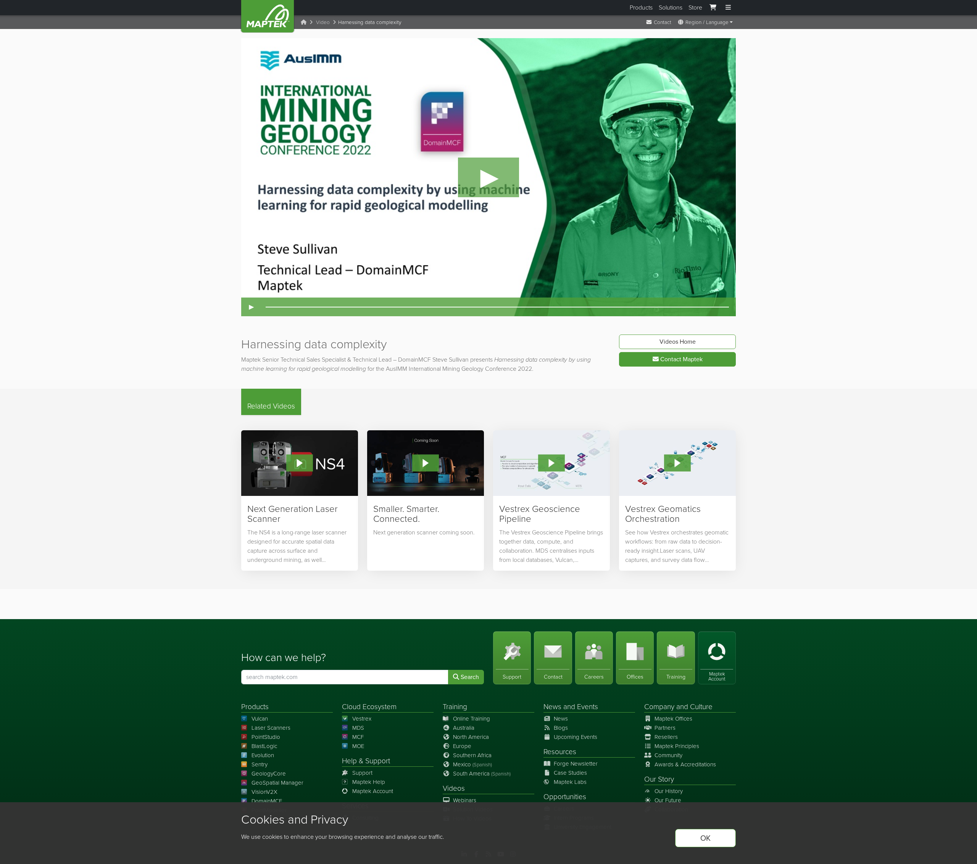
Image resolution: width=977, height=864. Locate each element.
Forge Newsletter (576, 763)
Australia (463, 728)
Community (668, 755)
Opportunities (564, 796)
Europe (462, 746)
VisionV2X (264, 792)
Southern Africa (472, 755)
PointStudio (266, 737)
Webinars (464, 800)
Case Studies (570, 773)
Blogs (561, 728)
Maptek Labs (570, 782)
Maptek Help (368, 782)
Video (323, 22)
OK (705, 838)
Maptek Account (372, 791)
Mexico (472, 764)
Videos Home (677, 341)
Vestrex (361, 718)
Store (695, 7)
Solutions (670, 7)
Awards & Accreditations (685, 764)
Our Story (659, 779)
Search (469, 677)
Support (362, 773)
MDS (358, 728)
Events (587, 706)
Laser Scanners (271, 728)
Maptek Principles (677, 746)
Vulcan (260, 718)
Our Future (668, 800)
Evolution (263, 755)
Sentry (260, 764)
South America (482, 773)
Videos (454, 788)
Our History (669, 791)
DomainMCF (267, 801)
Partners (665, 728)
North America (471, 737)
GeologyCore (269, 773)
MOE (358, 746)
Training (455, 706)
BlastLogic (264, 746)
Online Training (471, 718)
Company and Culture (678, 706)
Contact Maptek (681, 359)
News (552, 706)
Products (641, 7)
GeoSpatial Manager (277, 783)
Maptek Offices (673, 718)
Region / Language (706, 22)
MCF (358, 737)
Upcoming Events (575, 737)
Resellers (666, 737)
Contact (661, 22)
